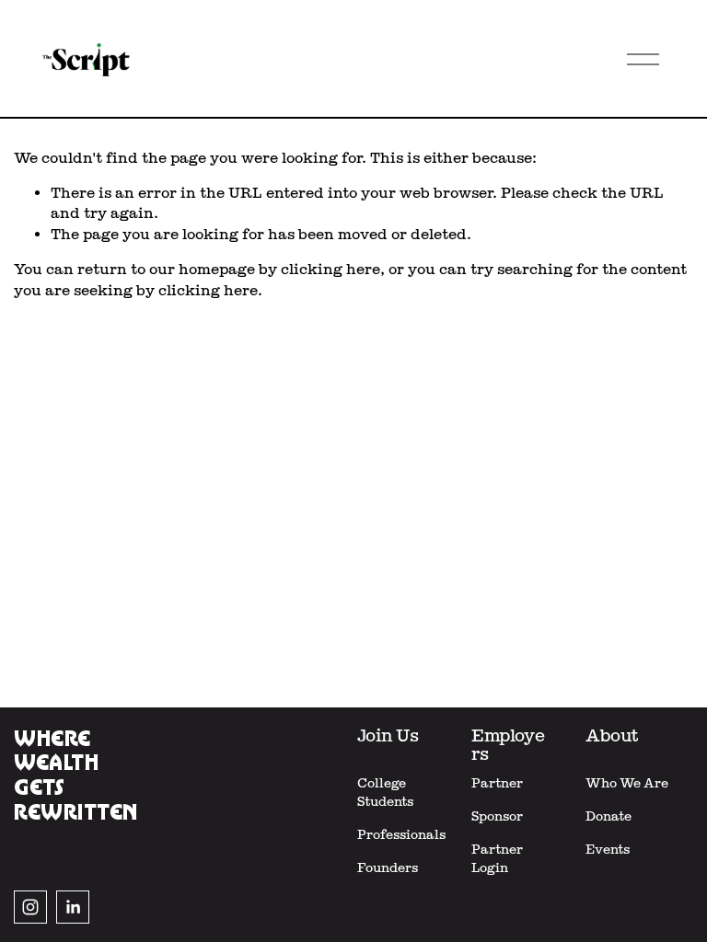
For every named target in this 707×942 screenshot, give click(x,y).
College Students (385, 792)
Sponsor (497, 816)
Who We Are (626, 782)
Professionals (401, 834)
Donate (608, 816)
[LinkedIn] (72, 907)
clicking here (330, 269)
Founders (387, 867)
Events (607, 849)
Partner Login (497, 858)
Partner (497, 782)
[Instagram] (30, 907)
